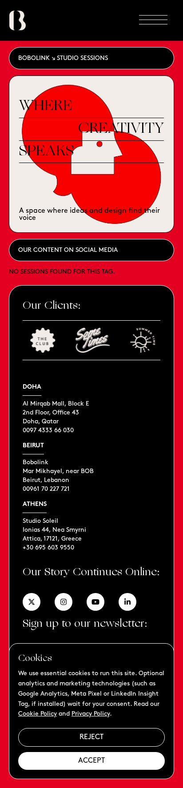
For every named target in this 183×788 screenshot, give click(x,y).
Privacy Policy (91, 713)
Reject (91, 737)
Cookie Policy (37, 713)
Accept (91, 760)
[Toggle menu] (153, 20)
